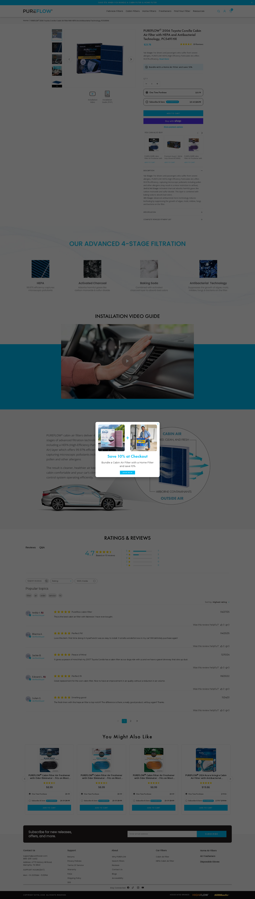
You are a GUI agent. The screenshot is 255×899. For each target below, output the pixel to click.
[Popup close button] (157, 423)
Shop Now (127, 472)
